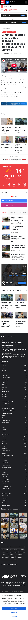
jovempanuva (5, 552)
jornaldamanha (5, 549)
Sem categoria (5, 495)
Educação (4, 389)
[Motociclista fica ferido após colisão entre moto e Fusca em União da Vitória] (14, 536)
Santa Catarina (5, 488)
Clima (3, 373)
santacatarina (5, 557)
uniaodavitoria (5, 559)
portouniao (4, 554)
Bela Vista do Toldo (8, 455)
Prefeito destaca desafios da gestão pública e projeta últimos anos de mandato (20, 323)
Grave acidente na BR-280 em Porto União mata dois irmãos (18, 247)
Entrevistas (4, 396)
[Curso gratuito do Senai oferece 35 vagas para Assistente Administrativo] (23, 520)
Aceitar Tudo (14, 608)
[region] (14, 606)
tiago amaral (19, 557)
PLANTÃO (4, 443)
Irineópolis (5, 469)
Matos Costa (6, 474)
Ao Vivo (4, 370)
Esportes (4, 399)
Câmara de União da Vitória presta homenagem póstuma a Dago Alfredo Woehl (20, 147)
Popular (4, 212)
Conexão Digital (6, 377)
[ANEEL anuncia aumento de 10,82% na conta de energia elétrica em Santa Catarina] (23, 525)
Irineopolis (21, 546)
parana (11, 552)
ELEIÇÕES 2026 (7, 451)
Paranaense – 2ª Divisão (9, 410)
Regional (4, 453)
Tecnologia (4, 498)
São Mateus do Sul (7, 484)
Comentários (22, 212)
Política (4, 446)
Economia (4, 387)
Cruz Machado (6, 465)
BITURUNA (6, 458)
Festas (3, 417)
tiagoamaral (12, 557)
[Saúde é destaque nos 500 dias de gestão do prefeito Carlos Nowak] (5, 536)
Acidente (4, 365)
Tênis (4, 415)
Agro (3, 368)
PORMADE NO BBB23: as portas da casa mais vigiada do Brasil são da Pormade (17, 228)
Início (3, 28)
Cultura (4, 382)
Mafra (4, 472)
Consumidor (5, 380)
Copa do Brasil (6, 403)
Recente (12, 212)
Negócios (4, 436)
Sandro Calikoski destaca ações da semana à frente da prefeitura (6, 147)
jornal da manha (13, 549)
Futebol (5, 406)
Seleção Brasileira (7, 413)
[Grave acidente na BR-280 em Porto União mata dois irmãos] (6, 248)
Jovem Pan (21, 549)
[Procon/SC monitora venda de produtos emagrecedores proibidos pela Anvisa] (23, 530)
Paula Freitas (6, 477)
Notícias (8, 28)
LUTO (3, 432)
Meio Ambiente (5, 434)
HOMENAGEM (5, 422)
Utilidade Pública (6, 505)
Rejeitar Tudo (14, 616)
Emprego (4, 394)
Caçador (5, 460)
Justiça (3, 427)
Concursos (4, 375)
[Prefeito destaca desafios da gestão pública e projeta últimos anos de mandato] (21, 315)
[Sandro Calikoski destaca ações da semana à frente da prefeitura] (7, 139)
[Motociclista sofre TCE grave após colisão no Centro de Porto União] (14, 525)
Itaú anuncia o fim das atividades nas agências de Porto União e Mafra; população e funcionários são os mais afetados (18, 256)
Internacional (5, 424)
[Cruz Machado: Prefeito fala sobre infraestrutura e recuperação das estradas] (5, 530)
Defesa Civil (5, 384)
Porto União (6, 479)
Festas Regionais (6, 420)
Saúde (3, 491)
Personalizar (14, 612)
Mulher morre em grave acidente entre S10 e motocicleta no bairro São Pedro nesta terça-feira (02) (18, 238)
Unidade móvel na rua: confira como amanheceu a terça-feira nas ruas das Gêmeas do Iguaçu (18, 220)
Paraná (3, 441)
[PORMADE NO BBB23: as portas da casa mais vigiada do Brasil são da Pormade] (6, 227)
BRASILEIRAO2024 (8, 401)
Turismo (4, 502)
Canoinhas (5, 462)
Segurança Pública (11, 31)
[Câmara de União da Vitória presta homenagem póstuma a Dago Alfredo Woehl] (21, 139)
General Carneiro (7, 467)
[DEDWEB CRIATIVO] (14, 15)
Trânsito (4, 500)
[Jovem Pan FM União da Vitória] (11, 10)
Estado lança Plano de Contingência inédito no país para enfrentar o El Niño (20, 128)
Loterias (4, 429)
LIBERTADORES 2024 (8, 408)
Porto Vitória (6, 481)
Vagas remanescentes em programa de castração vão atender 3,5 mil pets (6, 129)
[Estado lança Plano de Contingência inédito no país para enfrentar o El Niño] (21, 121)
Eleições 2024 (5, 391)
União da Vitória (7, 486)
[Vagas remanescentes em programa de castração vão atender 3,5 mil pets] (7, 121)
